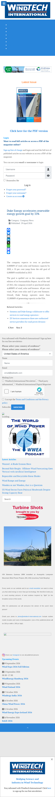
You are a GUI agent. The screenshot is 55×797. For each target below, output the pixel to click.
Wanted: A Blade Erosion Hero (16, 464)
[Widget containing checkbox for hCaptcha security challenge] (23, 391)
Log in (27, 185)
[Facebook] (28, 229)
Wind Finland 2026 (11, 687)
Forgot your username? (16, 193)
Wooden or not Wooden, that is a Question (22, 485)
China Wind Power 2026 (13, 704)
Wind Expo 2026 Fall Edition (15, 667)
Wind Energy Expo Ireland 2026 (17, 712)
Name (4, 358)
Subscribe (6, 407)
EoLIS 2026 (7, 721)
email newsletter (34, 588)
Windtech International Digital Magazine (33, 384)
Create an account (14, 196)
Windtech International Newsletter (20, 381)
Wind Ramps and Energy (14, 480)
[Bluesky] (28, 233)
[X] (28, 242)
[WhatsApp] (28, 245)
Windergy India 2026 (12, 695)
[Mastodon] (28, 249)
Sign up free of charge (13, 150)
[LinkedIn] (28, 239)
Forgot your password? (16, 189)
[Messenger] (28, 252)
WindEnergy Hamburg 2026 (15, 678)
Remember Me (12, 180)
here (49, 788)
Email (4, 368)
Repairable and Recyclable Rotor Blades (21, 476)
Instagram (16, 655)
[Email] (28, 236)
